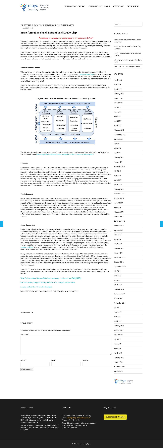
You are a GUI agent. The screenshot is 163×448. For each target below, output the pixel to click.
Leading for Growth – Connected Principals (36, 287)
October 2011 (119, 298)
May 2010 (117, 348)
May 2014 (117, 207)
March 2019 (118, 89)
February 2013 (119, 248)
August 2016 (118, 139)
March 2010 (118, 353)
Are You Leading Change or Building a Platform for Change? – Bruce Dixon (48, 282)
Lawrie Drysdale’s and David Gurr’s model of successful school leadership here (64, 155)
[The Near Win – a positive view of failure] (1, 224)
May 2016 (117, 148)
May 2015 (117, 176)
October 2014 (119, 198)
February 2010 (119, 358)
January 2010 (118, 362)
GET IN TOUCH (133, 6)
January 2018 (118, 98)
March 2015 (118, 185)
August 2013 (118, 230)
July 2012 (117, 271)
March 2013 (118, 244)
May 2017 (117, 116)
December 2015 (119, 167)
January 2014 (118, 217)
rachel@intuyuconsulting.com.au (75, 425)
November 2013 (119, 221)
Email (54, 360)
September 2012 (120, 267)
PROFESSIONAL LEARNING (74, 6)
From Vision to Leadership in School (127, 67)
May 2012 (117, 280)
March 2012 (118, 285)
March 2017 (118, 126)
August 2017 (118, 103)
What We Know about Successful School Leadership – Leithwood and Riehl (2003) (51, 278)
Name (23, 360)
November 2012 (119, 258)
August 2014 (118, 203)
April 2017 (117, 121)
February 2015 (119, 189)
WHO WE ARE (118, 6)
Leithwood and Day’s (86, 74)
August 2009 (118, 371)
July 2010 (117, 339)
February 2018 (119, 94)
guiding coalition (27, 247)
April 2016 (117, 153)
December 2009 (119, 367)
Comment (25, 334)
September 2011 (120, 303)
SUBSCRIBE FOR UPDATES (115, 417)
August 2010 (118, 335)
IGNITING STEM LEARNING (99, 6)
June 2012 (117, 276)
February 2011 (119, 326)
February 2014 (119, 212)
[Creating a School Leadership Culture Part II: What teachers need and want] (161, 224)
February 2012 (119, 289)
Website (85, 360)
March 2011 (118, 321)
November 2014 (119, 194)
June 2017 (117, 112)
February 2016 (119, 157)
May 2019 (117, 85)
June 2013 (117, 235)
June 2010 (117, 344)
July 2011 (117, 308)
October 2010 (119, 330)
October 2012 (119, 262)
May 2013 (117, 239)
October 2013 (119, 226)
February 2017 (119, 130)
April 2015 (117, 180)
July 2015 (117, 171)
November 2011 (119, 294)
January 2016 (118, 162)
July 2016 (117, 144)
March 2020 (118, 80)
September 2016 (120, 135)
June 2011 (117, 312)
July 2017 (117, 107)
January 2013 (118, 253)
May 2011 (117, 317)
